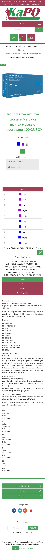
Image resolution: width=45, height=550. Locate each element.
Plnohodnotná (11, 272)
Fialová (33, 261)
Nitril (19, 269)
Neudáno (9, 269)
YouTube (31, 510)
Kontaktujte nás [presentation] (22, 293)
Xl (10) (6, 275)
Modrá (6, 267)
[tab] (22, 279)
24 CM (35, 275)
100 (12, 261)
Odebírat (18, 532)
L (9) (7, 264)
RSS (25, 510)
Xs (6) (16, 275)
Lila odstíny (19, 264)
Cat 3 (26, 275)
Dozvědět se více (26, 548)
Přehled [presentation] (22, 279)
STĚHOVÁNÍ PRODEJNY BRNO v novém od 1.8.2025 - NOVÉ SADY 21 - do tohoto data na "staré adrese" (22, 3)
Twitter (20, 510)
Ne (33, 267)
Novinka (30, 269)
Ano (21, 261)
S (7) (24, 272)
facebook (14, 510)
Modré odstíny (20, 267)
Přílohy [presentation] (22, 288)
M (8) (31, 264)
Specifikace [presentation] (22, 284)
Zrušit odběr (28, 532)
